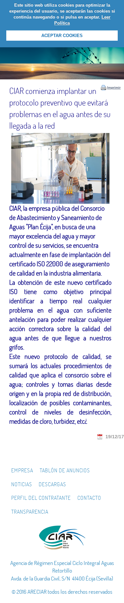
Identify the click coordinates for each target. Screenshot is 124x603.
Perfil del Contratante (41, 498)
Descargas (52, 484)
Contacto (89, 498)
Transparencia (29, 511)
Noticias (21, 484)
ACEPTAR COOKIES (62, 35)
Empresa (22, 470)
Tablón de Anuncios (65, 470)
